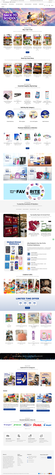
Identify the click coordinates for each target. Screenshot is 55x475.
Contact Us (19, 465)
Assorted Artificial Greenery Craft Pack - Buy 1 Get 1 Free (8, 48)
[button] (47, 5)
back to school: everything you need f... (43, 410)
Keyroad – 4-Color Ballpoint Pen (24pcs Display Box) (17, 102)
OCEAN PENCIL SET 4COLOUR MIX (46, 325)
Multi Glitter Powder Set (8, 75)
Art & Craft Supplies (34, 121)
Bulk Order (19, 458)
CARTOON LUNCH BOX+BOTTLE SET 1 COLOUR (46, 344)
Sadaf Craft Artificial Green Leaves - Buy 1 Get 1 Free (27, 48)
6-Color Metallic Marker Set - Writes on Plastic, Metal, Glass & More (37, 144)
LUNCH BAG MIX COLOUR (18, 143)
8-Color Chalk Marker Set (9, 343)
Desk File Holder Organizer (47, 75)
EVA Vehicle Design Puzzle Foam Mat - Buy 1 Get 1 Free (47, 48)
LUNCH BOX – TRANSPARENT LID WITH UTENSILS (34, 326)
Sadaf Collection (45, 121)
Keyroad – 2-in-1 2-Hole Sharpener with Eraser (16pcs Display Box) (37, 102)
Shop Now (15, 225)
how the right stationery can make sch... (26, 410)
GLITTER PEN (8, 143)
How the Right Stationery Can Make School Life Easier (27, 405)
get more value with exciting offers (9, 409)
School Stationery (10, 121)
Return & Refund (19, 461)
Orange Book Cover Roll (17, 75)
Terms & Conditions (20, 462)
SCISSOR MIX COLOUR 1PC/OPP (27, 144)
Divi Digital (27, 473)
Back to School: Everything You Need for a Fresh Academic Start (43, 405)
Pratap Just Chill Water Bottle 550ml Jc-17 (33, 344)
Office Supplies (22, 121)
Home (18, 457)
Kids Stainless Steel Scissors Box (27, 76)
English (52, 5)
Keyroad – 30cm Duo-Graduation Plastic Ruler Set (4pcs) (27, 102)
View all (27, 52)
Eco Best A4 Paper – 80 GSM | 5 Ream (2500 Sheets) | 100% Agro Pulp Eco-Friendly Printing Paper (46, 234)
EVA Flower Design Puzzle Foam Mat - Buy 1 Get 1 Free (37, 48)
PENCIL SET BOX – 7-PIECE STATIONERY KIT (47, 102)
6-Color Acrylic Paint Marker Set (47, 144)
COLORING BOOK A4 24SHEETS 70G (21, 325)
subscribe (49, 457)
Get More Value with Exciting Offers (10, 405)
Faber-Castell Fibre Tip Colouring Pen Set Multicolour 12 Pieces (7, 102)
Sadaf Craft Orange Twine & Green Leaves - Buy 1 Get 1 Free (17, 48)
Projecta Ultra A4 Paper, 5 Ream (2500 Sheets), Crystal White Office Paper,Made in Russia (34, 234)
